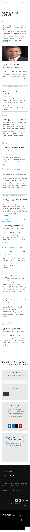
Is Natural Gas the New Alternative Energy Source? (14, 299)
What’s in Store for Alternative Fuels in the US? (14, 147)
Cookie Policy (17, 503)
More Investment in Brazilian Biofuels (13, 173)
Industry (4, 29)
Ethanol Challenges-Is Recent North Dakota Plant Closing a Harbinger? (13, 226)
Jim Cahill (6, 27)
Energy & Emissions (7, 124)
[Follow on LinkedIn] (13, 426)
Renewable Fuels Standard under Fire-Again (13, 65)
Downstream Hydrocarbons (21, 27)
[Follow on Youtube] (20, 426)
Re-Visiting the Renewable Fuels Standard (14, 251)
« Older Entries (5, 352)
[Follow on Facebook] (9, 426)
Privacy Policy (9, 503)
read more (6, 41)
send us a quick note (12, 443)
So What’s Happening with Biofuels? (13, 26)
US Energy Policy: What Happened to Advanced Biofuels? (13, 329)
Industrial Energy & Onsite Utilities (10, 151)
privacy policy (22, 386)
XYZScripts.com (21, 531)
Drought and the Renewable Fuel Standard (15, 199)
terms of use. (15, 388)
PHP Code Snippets (9, 531)
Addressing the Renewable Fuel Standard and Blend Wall (14, 120)
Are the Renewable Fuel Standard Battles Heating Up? (14, 92)
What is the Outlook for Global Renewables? (11, 276)
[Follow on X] (16, 426)
